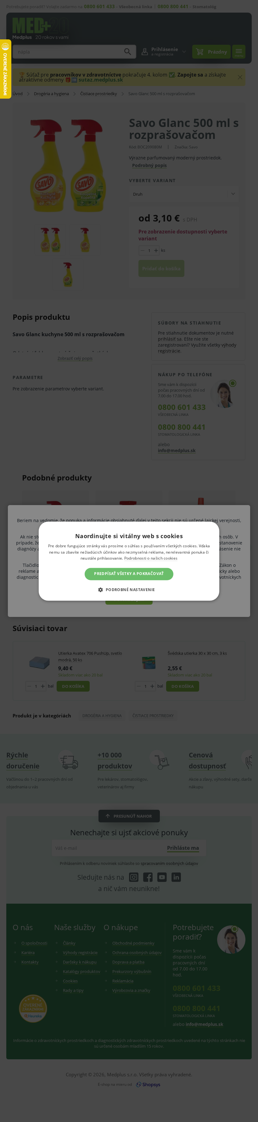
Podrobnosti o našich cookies (150, 558)
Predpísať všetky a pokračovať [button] (129, 574)
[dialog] (129, 561)
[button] (129, 589)
